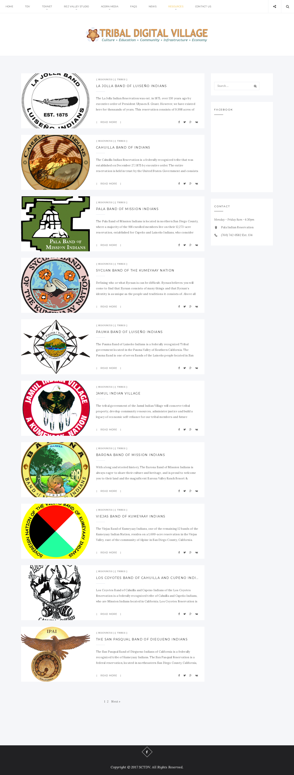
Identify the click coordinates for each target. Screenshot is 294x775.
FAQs (133, 6)
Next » (115, 701)
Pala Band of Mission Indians (127, 209)
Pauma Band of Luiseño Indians (129, 332)
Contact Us (203, 6)
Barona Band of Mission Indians (130, 455)
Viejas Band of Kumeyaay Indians (130, 516)
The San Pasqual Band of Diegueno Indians (142, 639)
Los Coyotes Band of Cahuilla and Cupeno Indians (147, 578)
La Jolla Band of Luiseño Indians (131, 86)
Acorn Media (109, 6)
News (152, 6)
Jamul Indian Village (118, 393)
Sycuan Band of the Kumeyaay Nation (135, 270)
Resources (175, 6)
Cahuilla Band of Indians (123, 147)
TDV (27, 6)
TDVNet (47, 6)
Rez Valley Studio (76, 6)
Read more (109, 122)
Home (9, 6)
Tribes (121, 79)
